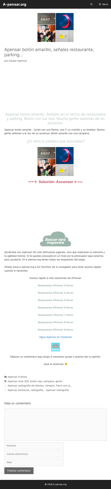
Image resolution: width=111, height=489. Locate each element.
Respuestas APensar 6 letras (55, 307)
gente (59, 381)
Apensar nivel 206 (18, 381)
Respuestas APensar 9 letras (55, 329)
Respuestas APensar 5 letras (55, 300)
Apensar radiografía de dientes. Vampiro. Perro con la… (40, 385)
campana (48, 381)
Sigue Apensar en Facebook (55, 337)
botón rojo (36, 381)
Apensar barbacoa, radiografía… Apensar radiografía (38, 390)
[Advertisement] (55, 88)
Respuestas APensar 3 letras (55, 285)
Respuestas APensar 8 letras (55, 322)
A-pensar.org (14, 4)
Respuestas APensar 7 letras (55, 314)
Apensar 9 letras (17, 376)
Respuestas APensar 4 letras (55, 292)
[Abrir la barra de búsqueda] (91, 4)
